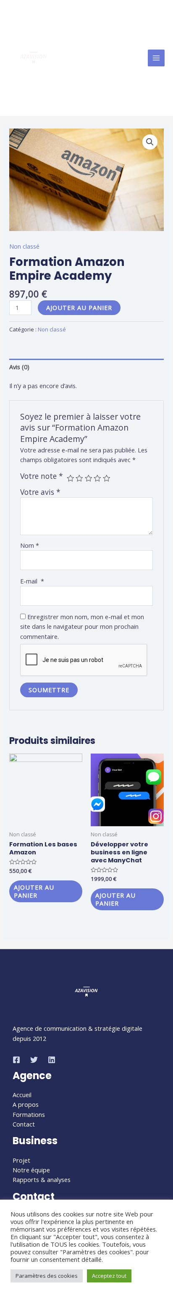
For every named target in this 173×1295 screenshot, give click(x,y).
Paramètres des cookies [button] (47, 1275)
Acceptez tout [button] (109, 1275)
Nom (29, 545)
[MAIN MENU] (156, 58)
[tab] (86, 367)
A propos (26, 1104)
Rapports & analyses (42, 1179)
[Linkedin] (51, 1060)
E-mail (32, 581)
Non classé (24, 246)
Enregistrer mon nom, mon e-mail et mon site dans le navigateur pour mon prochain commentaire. (82, 626)
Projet (21, 1160)
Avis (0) (19, 366)
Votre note (41, 476)
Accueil (22, 1094)
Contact (24, 1124)
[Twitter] (34, 1060)
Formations (29, 1114)
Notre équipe (31, 1170)
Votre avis (40, 492)
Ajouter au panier (79, 307)
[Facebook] (16, 1060)
